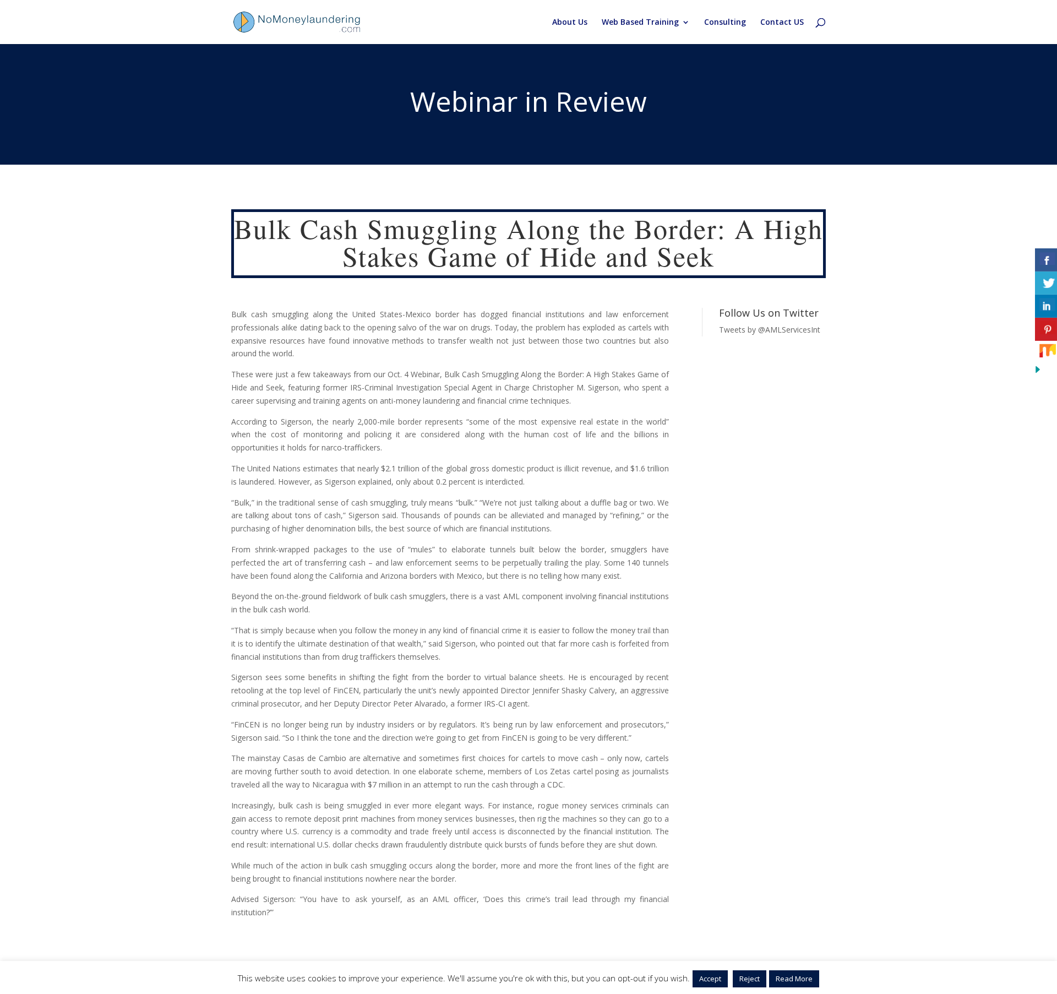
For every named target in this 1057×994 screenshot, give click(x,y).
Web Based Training (640, 22)
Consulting (725, 22)
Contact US (782, 22)
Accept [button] (710, 979)
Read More (794, 979)
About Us (569, 22)
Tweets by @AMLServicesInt (769, 329)
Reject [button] (749, 979)
